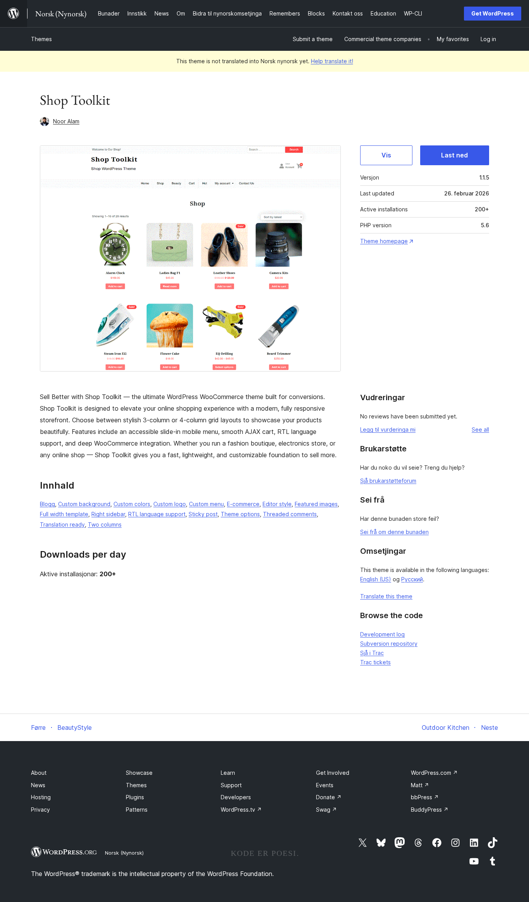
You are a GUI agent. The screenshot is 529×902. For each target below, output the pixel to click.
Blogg (47, 504)
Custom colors (131, 504)
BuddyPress (429, 809)
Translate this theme (386, 596)
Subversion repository (388, 643)
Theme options (240, 514)
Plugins (135, 797)
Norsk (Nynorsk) (124, 853)
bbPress (425, 797)
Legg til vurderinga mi (388, 429)
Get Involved (332, 772)
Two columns (105, 524)
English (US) (375, 579)
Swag (326, 809)
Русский (412, 579)
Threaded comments (290, 514)
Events (324, 785)
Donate (329, 797)
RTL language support (156, 514)
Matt (420, 785)
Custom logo (169, 504)
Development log (382, 634)
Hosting (41, 797)
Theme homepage (384, 241)
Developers (236, 797)
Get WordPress (492, 13)
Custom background (84, 504)
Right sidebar (108, 514)
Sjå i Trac (372, 653)
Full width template (64, 514)
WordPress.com (434, 772)
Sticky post (203, 514)
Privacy (40, 809)
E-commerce (243, 504)
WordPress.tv (241, 809)
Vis (386, 155)
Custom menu (206, 504)
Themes (41, 39)
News (38, 785)
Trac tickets (375, 662)
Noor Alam (66, 121)
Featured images (316, 504)
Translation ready (62, 524)
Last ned (454, 155)
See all (480, 429)
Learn (228, 772)
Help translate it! (332, 61)
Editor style (277, 504)
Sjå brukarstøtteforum (388, 480)
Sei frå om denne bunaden (394, 532)
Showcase (139, 772)
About (38, 772)
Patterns (137, 809)
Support (231, 785)
